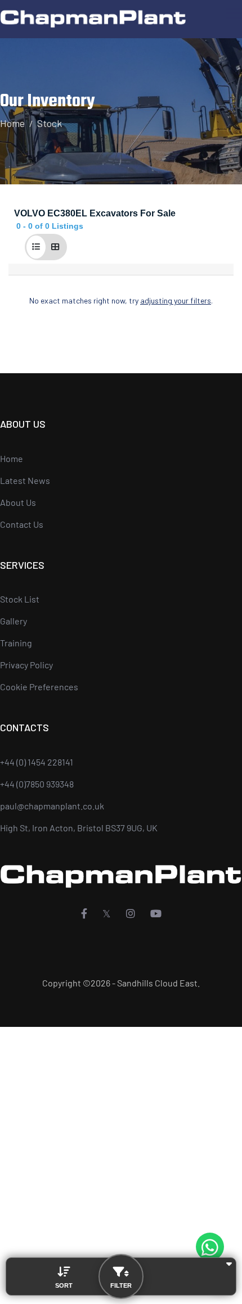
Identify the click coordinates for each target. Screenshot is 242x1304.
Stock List (19, 599)
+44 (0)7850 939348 (37, 783)
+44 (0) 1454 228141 (36, 762)
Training (16, 642)
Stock (49, 123)
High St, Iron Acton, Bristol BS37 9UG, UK (79, 827)
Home (12, 123)
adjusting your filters (175, 300)
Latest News (25, 480)
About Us (18, 502)
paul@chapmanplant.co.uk (52, 805)
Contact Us (21, 524)
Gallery (13, 620)
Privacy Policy (26, 664)
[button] (36, 247)
